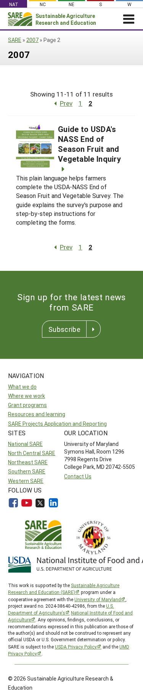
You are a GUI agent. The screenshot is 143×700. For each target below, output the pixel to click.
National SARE (25, 443)
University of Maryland (97, 599)
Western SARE (25, 480)
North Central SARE (31, 453)
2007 (32, 39)
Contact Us (78, 476)
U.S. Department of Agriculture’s (61, 609)
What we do (22, 386)
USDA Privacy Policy (76, 647)
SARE (14, 39)
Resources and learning (36, 414)
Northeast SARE (28, 462)
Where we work (26, 395)
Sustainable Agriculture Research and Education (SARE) (63, 588)
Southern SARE (26, 471)
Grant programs (27, 405)
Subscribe (64, 329)
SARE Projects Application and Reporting (57, 423)
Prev (66, 103)
